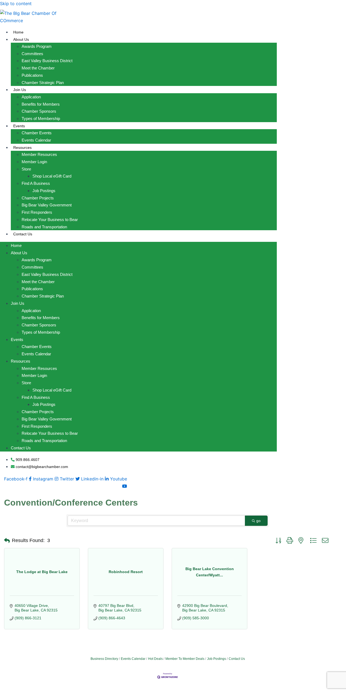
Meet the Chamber (38, 68)
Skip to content (16, 3)
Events (19, 126)
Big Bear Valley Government (47, 205)
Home (18, 32)
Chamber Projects (38, 198)
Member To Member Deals (184, 659)
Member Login (34, 161)
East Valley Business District (47, 60)
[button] (7, 540)
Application (31, 97)
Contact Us (22, 234)
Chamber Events (37, 133)
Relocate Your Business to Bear (50, 219)
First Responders (37, 212)
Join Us (19, 90)
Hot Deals (155, 659)
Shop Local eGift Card (51, 176)
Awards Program (37, 46)
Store (26, 169)
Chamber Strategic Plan (43, 82)
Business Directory (104, 659)
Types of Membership (41, 118)
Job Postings (43, 190)
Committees (32, 53)
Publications (32, 75)
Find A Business (36, 183)
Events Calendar (36, 140)
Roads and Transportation (44, 227)
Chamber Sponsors (39, 111)
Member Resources (39, 154)
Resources (22, 147)
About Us (21, 39)
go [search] (258, 521)
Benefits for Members (41, 104)
